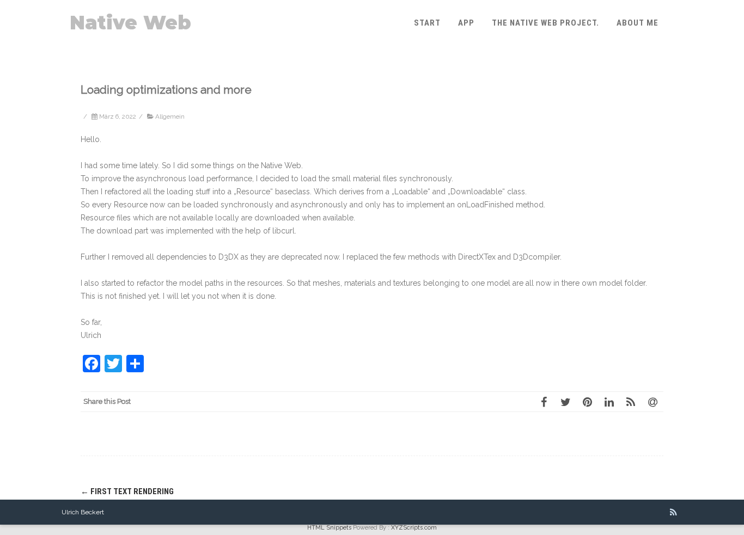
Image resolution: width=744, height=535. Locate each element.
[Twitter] (565, 402)
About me (637, 23)
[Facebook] (543, 402)
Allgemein (170, 116)
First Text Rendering (127, 491)
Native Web (130, 22)
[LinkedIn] (609, 402)
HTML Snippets (329, 527)
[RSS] (631, 402)
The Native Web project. (545, 23)
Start (427, 23)
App (466, 23)
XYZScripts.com (414, 527)
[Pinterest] (587, 402)
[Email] (652, 402)
